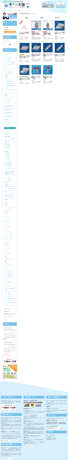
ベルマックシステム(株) (10, 138)
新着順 (42, 17)
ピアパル (6, 280)
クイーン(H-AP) (8, 282)
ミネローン (7, 229)
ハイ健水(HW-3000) (9, 83)
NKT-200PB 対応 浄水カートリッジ (9, 106)
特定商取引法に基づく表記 (9, 314)
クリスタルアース (8, 177)
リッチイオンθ (8, 231)
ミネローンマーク (8, 233)
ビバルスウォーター (9, 70)
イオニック (7, 224)
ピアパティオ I (8, 130)
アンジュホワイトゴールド (10, 90)
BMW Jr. (6, 77)
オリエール (7, 284)
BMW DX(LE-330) (8, 186)
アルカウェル (7, 216)
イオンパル (7, 277)
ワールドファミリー (9, 235)
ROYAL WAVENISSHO (9, 196)
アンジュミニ (7, 222)
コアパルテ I (7, 121)
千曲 (5, 256)
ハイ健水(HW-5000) (9, 81)
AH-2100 (6, 182)
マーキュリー (7, 103)
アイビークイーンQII (9, 208)
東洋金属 (6, 119)
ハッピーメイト (8, 218)
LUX (5, 205)
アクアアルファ (8, 128)
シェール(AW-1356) (9, 275)
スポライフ (7, 220)
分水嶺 (6, 250)
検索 (10, 44)
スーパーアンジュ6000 (9, 62)
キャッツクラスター (9, 265)
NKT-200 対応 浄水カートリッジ (10, 110)
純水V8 (6, 212)
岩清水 (6, 203)
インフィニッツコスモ (9, 269)
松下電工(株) (7, 145)
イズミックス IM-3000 (9, 193)
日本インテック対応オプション (10, 303)
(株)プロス (7, 142)
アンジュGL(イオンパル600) (9, 169)
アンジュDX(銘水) (8, 72)
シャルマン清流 (8, 258)
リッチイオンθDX (8, 64)
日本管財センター (8, 134)
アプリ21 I (7, 125)
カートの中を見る (10, 31)
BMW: (6, 95)
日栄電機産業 (7, 153)
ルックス (6, 55)
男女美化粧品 (7, 147)
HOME (4, 10)
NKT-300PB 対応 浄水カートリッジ (9, 117)
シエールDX (7, 60)
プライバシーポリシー (8, 316)
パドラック (7, 267)
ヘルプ (5, 319)
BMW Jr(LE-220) (8, 164)
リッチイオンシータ (9, 271)
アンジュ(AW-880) (8, 188)
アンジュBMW (7, 294)
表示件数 (57, 17)
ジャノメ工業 (7, 149)
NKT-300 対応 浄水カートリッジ (10, 113)
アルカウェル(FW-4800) (10, 85)
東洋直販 (6, 151)
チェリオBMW (7, 166)
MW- (6, 66)
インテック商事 (8, 161)
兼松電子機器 (7, 136)
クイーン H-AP (8, 179)
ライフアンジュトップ (9, 97)
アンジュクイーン (8, 68)
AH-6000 (6, 184)
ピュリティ (7, 201)
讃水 (5, 260)
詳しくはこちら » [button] (5, 410)
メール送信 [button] (60, 428)
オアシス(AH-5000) (9, 273)
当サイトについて (7, 308)
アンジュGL (7, 101)
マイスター (7, 246)
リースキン (7, 79)
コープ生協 (7, 159)
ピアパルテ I (7, 132)
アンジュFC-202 (8, 58)
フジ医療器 (7, 155)
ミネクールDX (7, 99)
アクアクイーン (8, 300)
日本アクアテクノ (8, 157)
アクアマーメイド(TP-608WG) (9, 199)
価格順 (26, 17)
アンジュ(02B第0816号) (10, 298)
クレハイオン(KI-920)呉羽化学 (9, 289)
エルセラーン (7, 286)
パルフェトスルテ (8, 87)
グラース (6, 263)
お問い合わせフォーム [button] (52, 428)
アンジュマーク (8, 296)
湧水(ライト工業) (8, 237)
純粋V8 (6, 75)
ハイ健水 (6, 214)
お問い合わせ (6, 311)
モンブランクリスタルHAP (9, 191)
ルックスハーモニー (9, 239)
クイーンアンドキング (9, 53)
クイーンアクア (8, 210)
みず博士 (6, 244)
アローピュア (7, 227)
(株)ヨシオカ (7, 140)
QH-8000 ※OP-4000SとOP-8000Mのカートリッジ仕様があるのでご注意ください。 (10, 173)
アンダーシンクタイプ (9, 93)
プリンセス (7, 252)
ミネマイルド (7, 241)
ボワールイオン (8, 248)
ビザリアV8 (7, 254)
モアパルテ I (7, 123)
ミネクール (7, 291)
